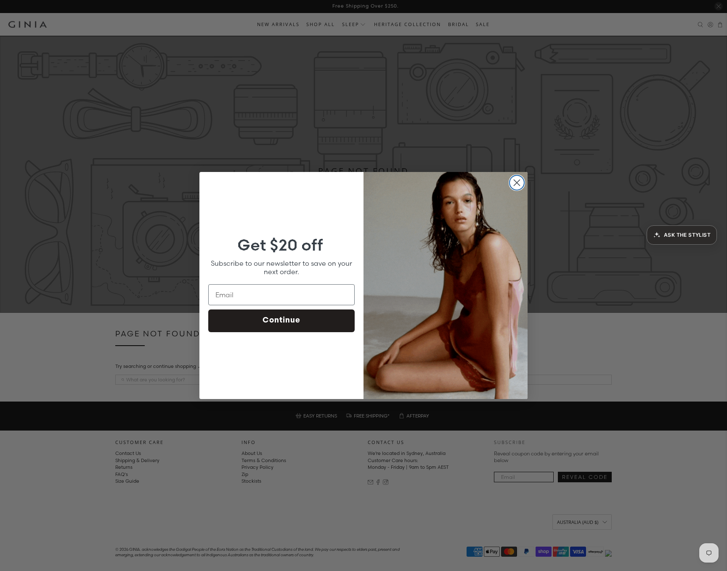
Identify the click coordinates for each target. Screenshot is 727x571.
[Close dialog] (516, 182)
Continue (281, 321)
